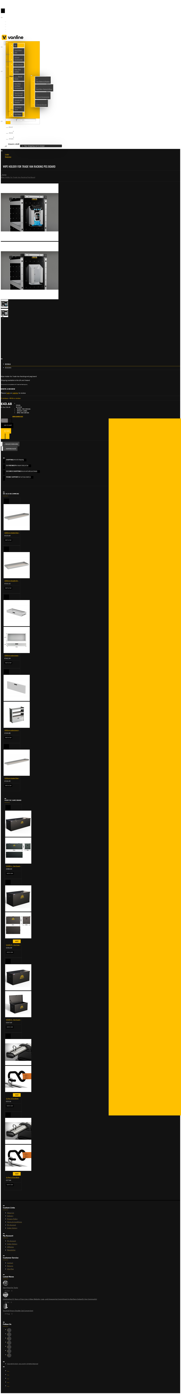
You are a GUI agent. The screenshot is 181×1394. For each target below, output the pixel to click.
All (15, 45)
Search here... (11, 120)
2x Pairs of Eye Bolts (12, 1177)
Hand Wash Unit (18, 51)
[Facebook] (5, 21)
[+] (145, 766)
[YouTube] (5, 31)
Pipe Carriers (18, 64)
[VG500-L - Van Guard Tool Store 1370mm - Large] (18, 837)
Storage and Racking (18, 101)
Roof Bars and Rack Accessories (18, 86)
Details (8, 364)
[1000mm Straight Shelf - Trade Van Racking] (17, 565)
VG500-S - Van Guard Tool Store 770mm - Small (13, 1020)
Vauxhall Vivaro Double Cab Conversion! (18, 1311)
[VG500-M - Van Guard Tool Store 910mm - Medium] (18, 912)
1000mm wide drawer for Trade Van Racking (12, 655)
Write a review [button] (15, 398)
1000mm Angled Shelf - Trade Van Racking (12, 533)
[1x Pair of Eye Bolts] (18, 1066)
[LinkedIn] (9, 1343)
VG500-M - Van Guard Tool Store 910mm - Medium (13, 945)
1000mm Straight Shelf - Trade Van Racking (12, 581)
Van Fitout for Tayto (10, 1288)
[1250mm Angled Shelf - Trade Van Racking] (17, 763)
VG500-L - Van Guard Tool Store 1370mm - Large (13, 866)
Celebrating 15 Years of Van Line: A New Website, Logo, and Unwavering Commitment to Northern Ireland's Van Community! (50, 1299)
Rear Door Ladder (17, 70)
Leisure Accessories (18, 58)
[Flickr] (9, 1355)
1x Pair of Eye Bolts (12, 1099)
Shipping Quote (11, 448)
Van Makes (17, 114)
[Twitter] (5, 24)
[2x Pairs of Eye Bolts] (18, 1144)
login (8, 393)
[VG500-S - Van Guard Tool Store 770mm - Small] (18, 991)
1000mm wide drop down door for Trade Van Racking (12, 730)
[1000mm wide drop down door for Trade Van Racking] (17, 701)
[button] (7, 425)
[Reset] (3, 10)
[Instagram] (9, 1339)
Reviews (8, 368)
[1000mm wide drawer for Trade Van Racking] (17, 627)
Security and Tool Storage (18, 94)
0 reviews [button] (4, 398)
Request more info (11, 444)
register (15, 393)
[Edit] (2, 17)
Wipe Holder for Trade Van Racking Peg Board (18, 177)
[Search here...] (5, 43)
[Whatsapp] (5, 29)
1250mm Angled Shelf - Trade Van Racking (12, 778)
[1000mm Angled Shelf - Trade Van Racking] (17, 517)
